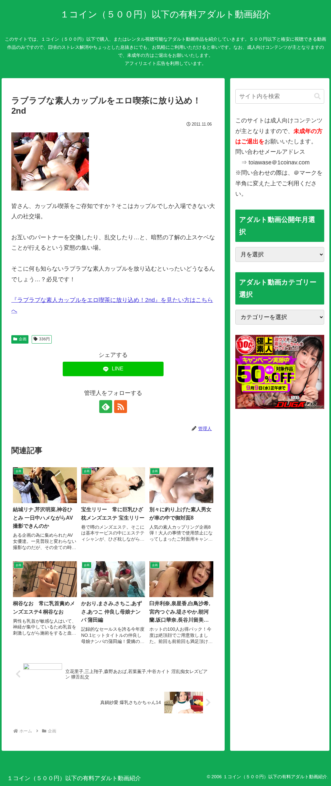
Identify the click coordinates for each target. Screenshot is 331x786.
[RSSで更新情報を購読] (120, 406)
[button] (317, 96)
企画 (23, 339)
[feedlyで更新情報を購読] (105, 406)
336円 (44, 339)
